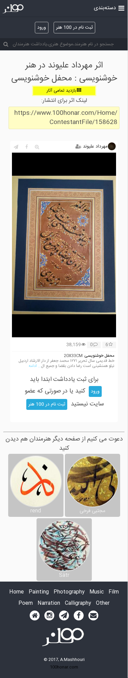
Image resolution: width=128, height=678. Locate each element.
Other (103, 603)
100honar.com (64, 667)
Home (16, 592)
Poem (25, 603)
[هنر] (121, 7)
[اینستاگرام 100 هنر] (49, 616)
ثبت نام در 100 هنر (74, 28)
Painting (39, 592)
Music (96, 592)
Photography (69, 592)
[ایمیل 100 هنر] (93, 616)
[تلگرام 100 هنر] (64, 616)
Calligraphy (78, 603)
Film (114, 592)
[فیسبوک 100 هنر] (79, 616)
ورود (41, 28)
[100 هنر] (14, 9)
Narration (49, 603)
